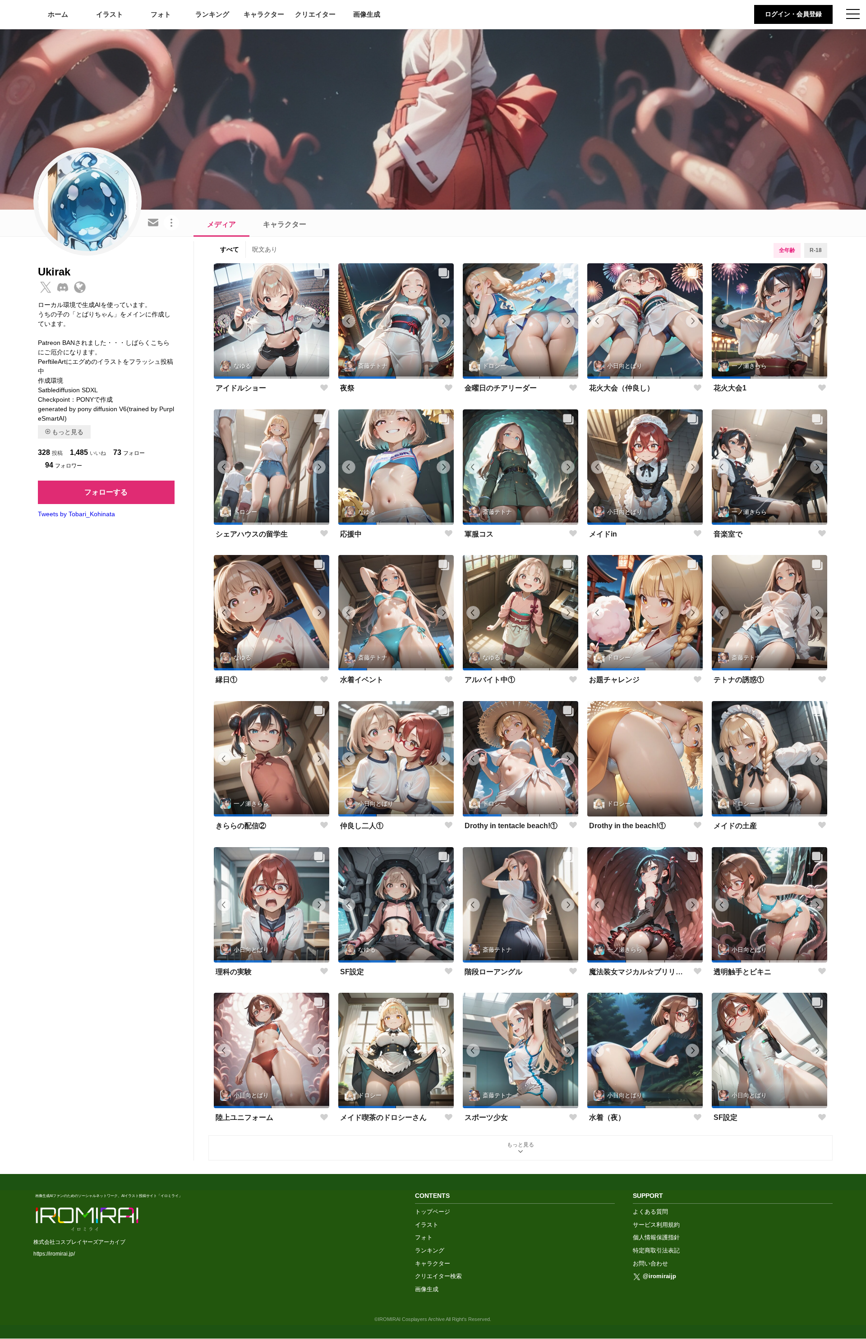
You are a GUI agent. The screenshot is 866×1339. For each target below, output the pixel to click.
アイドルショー (241, 388)
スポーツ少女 (486, 1117)
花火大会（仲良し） (621, 388)
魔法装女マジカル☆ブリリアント (639, 972)
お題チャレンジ (614, 679)
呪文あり (264, 249)
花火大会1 (730, 388)
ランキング (212, 14)
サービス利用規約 (656, 1224)
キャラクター (264, 14)
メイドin (603, 534)
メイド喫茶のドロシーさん (383, 1117)
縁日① (226, 679)
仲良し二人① (361, 826)
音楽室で (728, 534)
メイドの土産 (735, 826)
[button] (233, 377)
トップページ (432, 1211)
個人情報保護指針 (656, 1237)
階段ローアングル (493, 972)
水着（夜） (607, 1117)
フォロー (129, 452)
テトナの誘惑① (739, 679)
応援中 (351, 534)
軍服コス (479, 534)
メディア (221, 224)
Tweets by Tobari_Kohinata (76, 514)
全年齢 (787, 250)
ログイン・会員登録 (793, 14)
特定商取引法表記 (656, 1250)
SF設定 (352, 972)
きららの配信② (241, 826)
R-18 (816, 250)
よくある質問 (650, 1211)
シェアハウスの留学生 (252, 534)
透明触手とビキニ (742, 972)
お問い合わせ (650, 1263)
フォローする (106, 492)
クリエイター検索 (438, 1276)
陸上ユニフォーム (244, 1117)
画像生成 (366, 14)
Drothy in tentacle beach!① (511, 826)
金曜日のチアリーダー (501, 388)
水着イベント (361, 679)
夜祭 (347, 388)
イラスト (109, 14)
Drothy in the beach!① (627, 826)
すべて (229, 249)
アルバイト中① (490, 679)
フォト (161, 14)
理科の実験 (234, 972)
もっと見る (67, 432)
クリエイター (315, 14)
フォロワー (63, 465)
